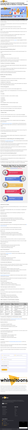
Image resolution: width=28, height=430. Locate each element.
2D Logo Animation (4, 409)
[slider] (26, 19)
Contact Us (16, 415)
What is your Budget (4, 365)
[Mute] (24, 19)
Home (15, 408)
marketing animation (9, 253)
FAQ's (15, 414)
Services (16, 409)
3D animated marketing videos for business (15, 341)
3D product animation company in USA (16, 318)
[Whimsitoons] (5, 398)
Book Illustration (4, 413)
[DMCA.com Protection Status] (4, 403)
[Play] (1, 19)
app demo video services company (7, 123)
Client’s (15, 413)
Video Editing (4, 414)
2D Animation (4, 408)
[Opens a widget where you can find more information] (23, 426)
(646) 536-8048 (5, 422)
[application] (14, 19)
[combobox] (2, 357)
